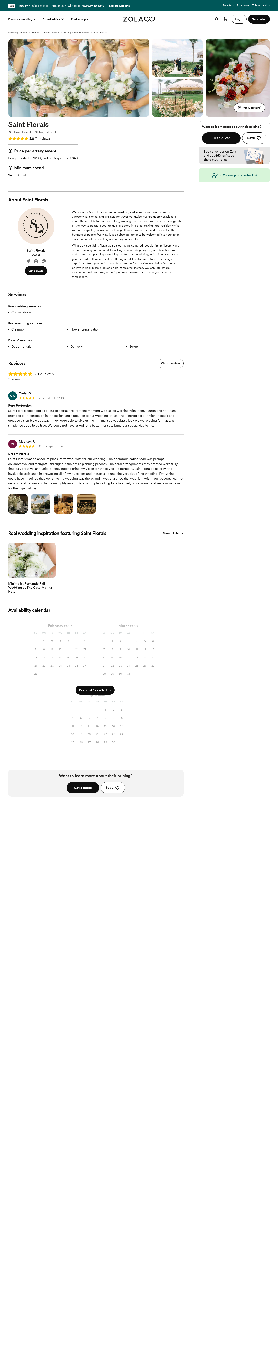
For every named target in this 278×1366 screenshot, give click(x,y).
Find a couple (79, 19)
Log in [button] (239, 19)
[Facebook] (28, 261)
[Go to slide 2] (28, 575)
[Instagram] (36, 261)
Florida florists (51, 32)
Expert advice (51, 19)
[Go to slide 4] (35, 575)
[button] (249, 107)
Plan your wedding (20, 19)
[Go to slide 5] (38, 575)
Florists (35, 32)
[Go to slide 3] (32, 575)
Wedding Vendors (17, 32)
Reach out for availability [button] (95, 690)
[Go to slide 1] (25, 575)
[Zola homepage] (139, 19)
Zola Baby (228, 5)
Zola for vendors (261, 5)
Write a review (170, 363)
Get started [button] (259, 19)
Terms (101, 5)
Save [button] (109, 787)
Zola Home (243, 5)
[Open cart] (225, 19)
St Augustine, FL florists (76, 32)
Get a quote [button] (36, 270)
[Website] (43, 261)
